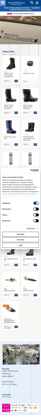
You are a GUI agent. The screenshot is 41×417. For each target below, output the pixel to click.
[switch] (36, 208)
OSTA (16, 80)
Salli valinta (20, 240)
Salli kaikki (20, 234)
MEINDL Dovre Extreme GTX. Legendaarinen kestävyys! (8, 74)
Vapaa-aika (13, 54)
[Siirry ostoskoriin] (36, 2)
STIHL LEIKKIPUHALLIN (28, 289)
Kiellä (20, 245)
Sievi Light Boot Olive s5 (29, 259)
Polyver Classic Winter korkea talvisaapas (9, 106)
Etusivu (5, 54)
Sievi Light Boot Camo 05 (11, 259)
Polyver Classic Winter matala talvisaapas (28, 106)
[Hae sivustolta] (32, 2)
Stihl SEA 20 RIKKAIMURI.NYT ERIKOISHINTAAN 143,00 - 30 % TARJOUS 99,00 (9, 320)
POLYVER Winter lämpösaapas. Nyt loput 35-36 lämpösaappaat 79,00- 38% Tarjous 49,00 (29, 138)
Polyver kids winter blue (10, 137)
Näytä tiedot (31, 228)
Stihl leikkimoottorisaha (9, 289)
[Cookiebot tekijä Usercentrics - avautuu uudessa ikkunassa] (30, 170)
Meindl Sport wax (28, 73)
